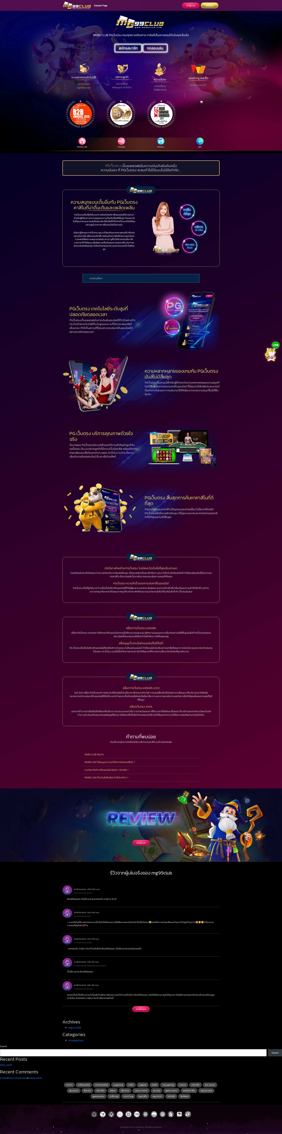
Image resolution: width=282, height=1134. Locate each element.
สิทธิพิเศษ (184, 1096)
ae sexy (156, 1090)
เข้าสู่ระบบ (190, 5)
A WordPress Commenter (13, 1078)
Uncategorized (75, 1040)
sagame (142, 1084)
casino (182, 1084)
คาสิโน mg (114, 1096)
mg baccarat (206, 1090)
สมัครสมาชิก (128, 48)
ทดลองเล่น (155, 48)
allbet (112, 1090)
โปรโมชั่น (171, 1096)
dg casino (73, 1090)
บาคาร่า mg (128, 1096)
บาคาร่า (69, 1084)
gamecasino (98, 1096)
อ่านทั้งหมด (141, 1009)
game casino (171, 1090)
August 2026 (74, 1027)
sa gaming (118, 1084)
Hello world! (6, 1065)
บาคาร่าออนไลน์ (101, 1084)
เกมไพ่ (154, 1084)
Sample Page (101, 5)
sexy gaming (168, 1084)
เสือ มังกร (125, 1090)
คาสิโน (131, 1084)
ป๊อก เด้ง (87, 1090)
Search (3, 1046)
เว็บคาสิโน (100, 1090)
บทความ (209, 5)
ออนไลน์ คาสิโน (189, 1090)
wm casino (210, 1084)
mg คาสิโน (143, 1096)
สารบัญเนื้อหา (96, 278)
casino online (141, 1090)
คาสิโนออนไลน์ (84, 1084)
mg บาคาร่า (157, 1096)
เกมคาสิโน (195, 1084)
